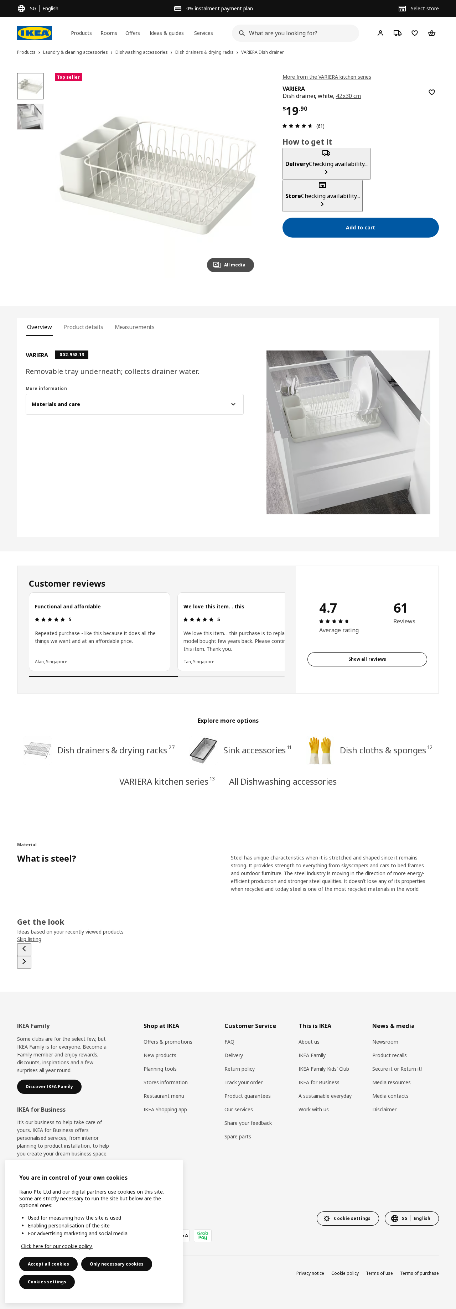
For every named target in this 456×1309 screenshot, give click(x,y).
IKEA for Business (319, 1082)
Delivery (233, 1055)
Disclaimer (384, 1109)
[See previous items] (24, 949)
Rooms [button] (108, 33)
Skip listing (29, 939)
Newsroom (385, 1041)
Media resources (391, 1082)
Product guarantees (247, 1095)
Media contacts (390, 1095)
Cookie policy (345, 1273)
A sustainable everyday (325, 1095)
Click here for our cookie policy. (57, 1246)
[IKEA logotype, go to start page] (34, 33)
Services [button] (203, 33)
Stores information (166, 1082)
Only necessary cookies (117, 1264)
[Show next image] (245, 175)
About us (309, 1041)
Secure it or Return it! (397, 1068)
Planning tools (160, 1068)
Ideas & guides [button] (167, 33)
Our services (238, 1109)
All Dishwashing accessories (283, 781)
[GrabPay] (203, 1235)
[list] (157, 631)
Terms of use (379, 1273)
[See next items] (24, 962)
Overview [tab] (39, 327)
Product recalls (389, 1055)
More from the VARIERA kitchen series (327, 76)
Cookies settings (47, 1282)
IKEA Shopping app (165, 1109)
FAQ (229, 1041)
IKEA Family (312, 1055)
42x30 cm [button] (348, 95)
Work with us (314, 1109)
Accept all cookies (48, 1264)
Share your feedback (248, 1123)
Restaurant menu (164, 1095)
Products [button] (81, 33)
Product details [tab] (83, 327)
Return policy (239, 1068)
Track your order (243, 1082)
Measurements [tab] (135, 327)
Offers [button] (132, 33)
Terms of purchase (419, 1273)
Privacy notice (310, 1273)
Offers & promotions (168, 1041)
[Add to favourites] (432, 92)
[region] (157, 175)
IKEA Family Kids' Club (324, 1068)
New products (160, 1055)
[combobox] (293, 33)
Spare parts (237, 1136)
